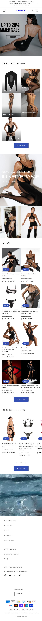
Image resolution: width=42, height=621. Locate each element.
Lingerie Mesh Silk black (28, 274)
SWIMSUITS (9, 115)
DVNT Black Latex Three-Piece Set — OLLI (9, 445)
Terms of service (11, 613)
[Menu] (4, 10)
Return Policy (10, 549)
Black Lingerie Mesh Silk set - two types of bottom (11, 311)
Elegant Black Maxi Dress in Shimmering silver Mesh (29, 311)
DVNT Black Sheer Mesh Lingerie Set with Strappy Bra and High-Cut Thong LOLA (28, 447)
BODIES (7, 90)
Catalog (8, 526)
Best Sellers (10, 521)
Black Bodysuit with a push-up (10, 274)
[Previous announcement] (4, 3)
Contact (8, 535)
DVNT (16, 609)
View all (21, 145)
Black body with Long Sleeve (10, 386)
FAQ (6, 559)
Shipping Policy (11, 554)
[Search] (32, 10)
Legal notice (22, 616)
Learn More (9, 182)
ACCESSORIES (29, 113)
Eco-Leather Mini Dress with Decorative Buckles (11, 349)
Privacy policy (27, 609)
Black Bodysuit (27, 348)
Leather (7, 139)
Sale (6, 530)
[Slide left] (16, 462)
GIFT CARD (9, 540)
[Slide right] (25, 462)
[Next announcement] (38, 3)
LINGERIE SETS (27, 89)
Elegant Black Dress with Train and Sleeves (30, 386)
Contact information (30, 613)
